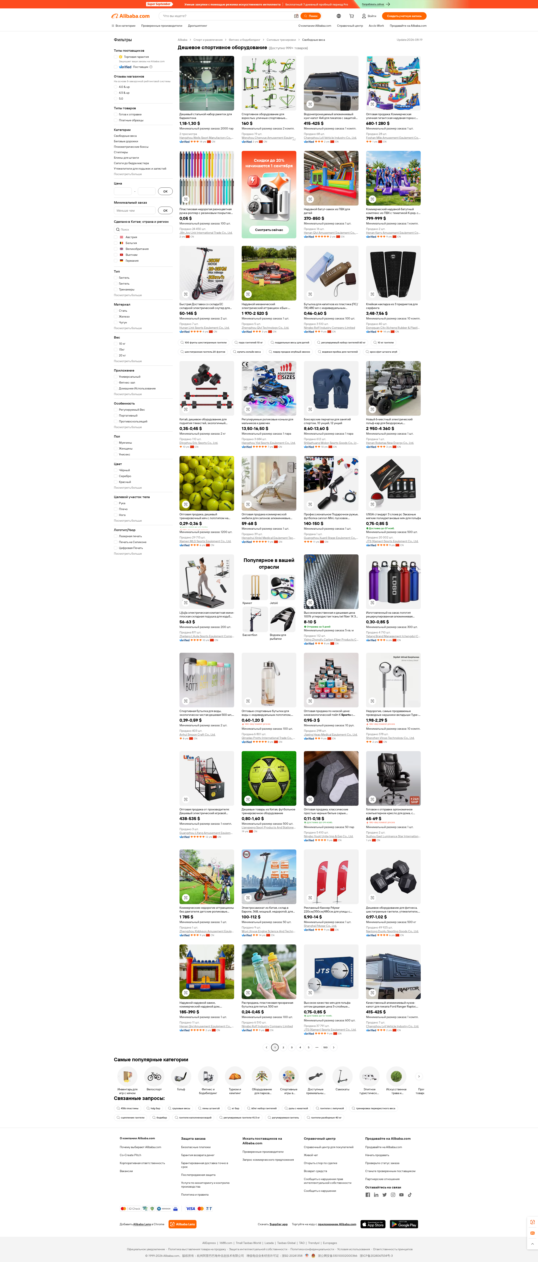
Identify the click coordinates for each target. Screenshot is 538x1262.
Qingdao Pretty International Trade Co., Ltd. (269, 738)
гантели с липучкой (332, 1108)
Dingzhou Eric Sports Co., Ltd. (198, 442)
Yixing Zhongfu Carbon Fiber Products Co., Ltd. (331, 639)
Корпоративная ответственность (142, 1163)
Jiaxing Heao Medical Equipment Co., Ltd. (330, 734)
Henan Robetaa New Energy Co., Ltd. (390, 442)
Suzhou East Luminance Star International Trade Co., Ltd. (393, 836)
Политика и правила (194, 1194)
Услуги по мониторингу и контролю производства (205, 1184)
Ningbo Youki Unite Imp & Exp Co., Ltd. (328, 836)
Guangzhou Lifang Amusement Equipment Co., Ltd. (206, 833)
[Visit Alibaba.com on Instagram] (393, 1194)
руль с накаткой (298, 1108)
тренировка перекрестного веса (375, 1108)
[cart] (352, 16)
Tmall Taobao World (248, 1243)
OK (165, 191)
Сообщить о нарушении (320, 1190)
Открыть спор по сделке (320, 1163)
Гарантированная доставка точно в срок (204, 1164)
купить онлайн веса (249, 351)
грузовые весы (181, 1108)
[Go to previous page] (266, 1047)
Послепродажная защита (198, 1174)
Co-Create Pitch (130, 1155)
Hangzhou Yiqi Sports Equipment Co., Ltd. (268, 442)
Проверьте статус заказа (382, 1163)
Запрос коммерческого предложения (268, 1159)
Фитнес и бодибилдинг (244, 39)
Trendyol (313, 1243)
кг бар (235, 1108)
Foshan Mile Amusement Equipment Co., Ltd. (393, 137)
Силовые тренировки (281, 39)
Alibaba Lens (142, 1224)
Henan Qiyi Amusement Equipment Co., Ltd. (331, 232)
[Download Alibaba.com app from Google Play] (404, 1224)
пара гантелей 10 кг (251, 342)
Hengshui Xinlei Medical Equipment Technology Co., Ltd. (269, 537)
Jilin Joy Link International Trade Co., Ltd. (205, 232)
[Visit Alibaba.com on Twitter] (384, 1194)
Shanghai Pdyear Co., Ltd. (320, 925)
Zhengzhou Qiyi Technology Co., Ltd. (265, 327)
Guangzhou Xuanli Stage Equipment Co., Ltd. (331, 537)
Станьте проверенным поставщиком (390, 1171)
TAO (302, 1243)
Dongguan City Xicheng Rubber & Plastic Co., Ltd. (393, 327)
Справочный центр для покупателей (328, 1147)
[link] (532, 1222)
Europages (330, 1243)
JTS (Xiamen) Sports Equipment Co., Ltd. (392, 541)
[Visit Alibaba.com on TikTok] (409, 1194)
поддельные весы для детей (292, 342)
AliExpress (209, 1243)
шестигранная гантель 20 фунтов (205, 351)
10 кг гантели (386, 342)
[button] (296, 15)
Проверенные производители (263, 1151)
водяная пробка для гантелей (340, 351)
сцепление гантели (132, 1117)
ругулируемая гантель (285, 1117)
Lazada (269, 1243)
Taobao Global (286, 1243)
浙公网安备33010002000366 (337, 1255)
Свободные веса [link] (313, 39)
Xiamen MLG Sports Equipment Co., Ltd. (205, 541)
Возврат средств (315, 1171)
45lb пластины (129, 1108)
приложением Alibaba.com (337, 1224)
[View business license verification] (307, 1256)
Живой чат (311, 1155)
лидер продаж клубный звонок (291, 351)
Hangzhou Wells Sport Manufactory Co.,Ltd (206, 137)
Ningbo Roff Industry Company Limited (329, 327)
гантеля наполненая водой (195, 1117)
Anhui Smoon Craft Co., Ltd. (197, 734)
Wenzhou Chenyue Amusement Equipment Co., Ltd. (269, 137)
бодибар (162, 1117)
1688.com (225, 1243)
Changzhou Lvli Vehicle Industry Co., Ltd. (330, 137)
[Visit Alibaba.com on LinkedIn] (376, 1194)
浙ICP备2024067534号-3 (376, 1255)
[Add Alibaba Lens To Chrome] (182, 1224)
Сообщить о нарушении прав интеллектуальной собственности (327, 1180)
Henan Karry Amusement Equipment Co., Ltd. (393, 232)
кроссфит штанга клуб (383, 351)
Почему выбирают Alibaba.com (140, 1147)
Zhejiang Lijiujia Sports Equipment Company (206, 636)
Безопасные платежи (196, 1147)
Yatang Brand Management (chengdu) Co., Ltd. (393, 636)
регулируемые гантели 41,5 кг (242, 1117)
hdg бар (155, 1108)
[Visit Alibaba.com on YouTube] (401, 1194)
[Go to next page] (334, 1047)
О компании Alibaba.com (137, 1138)
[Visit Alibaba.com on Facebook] (367, 1194)
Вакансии (126, 1171)
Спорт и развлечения (208, 39)
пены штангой (211, 1108)
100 (325, 1047)
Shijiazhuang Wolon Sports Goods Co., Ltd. (331, 442)
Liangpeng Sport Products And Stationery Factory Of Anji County (269, 827)
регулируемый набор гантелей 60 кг (343, 342)
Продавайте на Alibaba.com (383, 1147)
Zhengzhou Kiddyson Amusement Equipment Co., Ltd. (206, 931)
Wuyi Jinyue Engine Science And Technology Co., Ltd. (269, 931)
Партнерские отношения (382, 1179)
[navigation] (143, 544)
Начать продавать (377, 1155)
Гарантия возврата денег (198, 1155)
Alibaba (182, 39)
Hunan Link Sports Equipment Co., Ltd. (204, 327)
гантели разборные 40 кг (326, 1117)
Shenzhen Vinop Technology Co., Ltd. (390, 738)
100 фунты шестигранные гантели (206, 342)
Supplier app (279, 1224)
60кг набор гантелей (264, 1108)
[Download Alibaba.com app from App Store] (373, 1224)
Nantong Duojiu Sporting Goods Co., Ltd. (392, 931)
